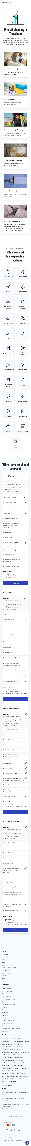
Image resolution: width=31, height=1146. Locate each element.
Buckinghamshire (7, 1041)
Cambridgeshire (18, 1041)
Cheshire (26, 1041)
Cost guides (5, 970)
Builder (4, 1010)
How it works (6, 954)
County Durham (12, 1044)
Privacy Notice (6, 1140)
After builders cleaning (9, 999)
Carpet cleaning (6, 1002)
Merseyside (13, 1060)
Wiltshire (4, 1081)
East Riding (21, 1047)
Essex (18, 1049)
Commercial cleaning (8, 1004)
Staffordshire (16, 1073)
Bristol (19, 1039)
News (3, 960)
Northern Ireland (19, 1063)
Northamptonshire (7, 1063)
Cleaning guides (7, 973)
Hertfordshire (6, 1055)
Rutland (23, 1068)
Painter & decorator (8, 1020)
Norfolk (20, 1060)
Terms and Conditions (17, 1140)
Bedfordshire (6, 1039)
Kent (12, 1055)
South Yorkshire (6, 1073)
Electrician (5, 1012)
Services (5, 984)
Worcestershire (12, 1081)
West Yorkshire (24, 1079)
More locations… (7, 1085)
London (21, 1057)
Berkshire (13, 1039)
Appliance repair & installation (11, 1028)
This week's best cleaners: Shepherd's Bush (15, 1092)
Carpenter (5, 1015)
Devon (11, 1047)
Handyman (5, 1018)
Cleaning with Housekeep (9, 968)
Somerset (18, 1071)
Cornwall (4, 1044)
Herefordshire (24, 1052)
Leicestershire (6, 1057)
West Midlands (6, 1079)
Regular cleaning (7, 988)
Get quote (15, 583)
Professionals (6, 957)
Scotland (4, 1071)
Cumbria (20, 1044)
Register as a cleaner (15, 1116)
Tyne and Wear (11, 1076)
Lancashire (17, 1055)
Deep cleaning (6, 996)
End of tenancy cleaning (9, 994)
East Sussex (5, 1049)
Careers (4, 965)
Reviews (4, 978)
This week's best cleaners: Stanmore (13, 1098)
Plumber (4, 1007)
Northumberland (7, 1065)
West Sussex (15, 1079)
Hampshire (15, 1052)
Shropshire (11, 1071)
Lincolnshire (15, 1057)
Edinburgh (13, 1049)
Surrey (4, 1076)
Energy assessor (7, 1023)
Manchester (5, 1060)
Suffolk (23, 1073)
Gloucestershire (7, 1052)
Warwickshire (24, 1076)
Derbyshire (5, 1047)
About (4, 952)
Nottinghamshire (7, 1068)
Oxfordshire (16, 1068)
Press (3, 962)
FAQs (3, 981)
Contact (4, 976)
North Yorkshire (17, 1065)
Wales (17, 1076)
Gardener (5, 1026)
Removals (5, 1031)
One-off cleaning (7, 991)
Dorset (16, 1047)
